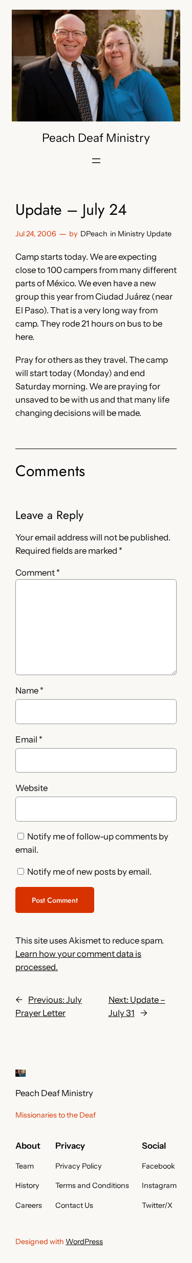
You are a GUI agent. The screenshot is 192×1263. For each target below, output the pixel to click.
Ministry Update (145, 233)
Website (31, 788)
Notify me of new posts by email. (89, 871)
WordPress (84, 1241)
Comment (37, 572)
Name (29, 690)
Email (28, 739)
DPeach (94, 233)
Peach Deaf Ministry (96, 138)
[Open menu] (96, 161)
